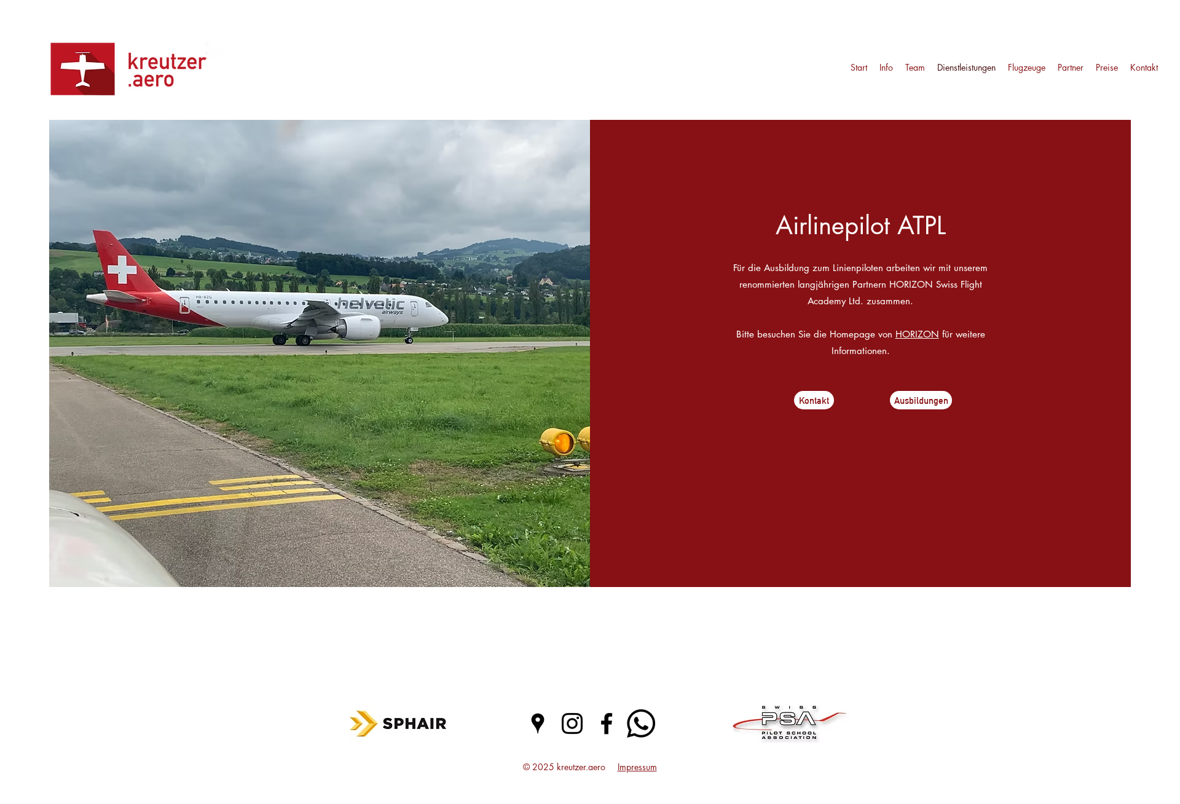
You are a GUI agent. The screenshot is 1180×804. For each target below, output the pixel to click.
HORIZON (917, 334)
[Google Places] (538, 723)
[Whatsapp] (641, 723)
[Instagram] (572, 723)
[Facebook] (606, 723)
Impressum (637, 767)
